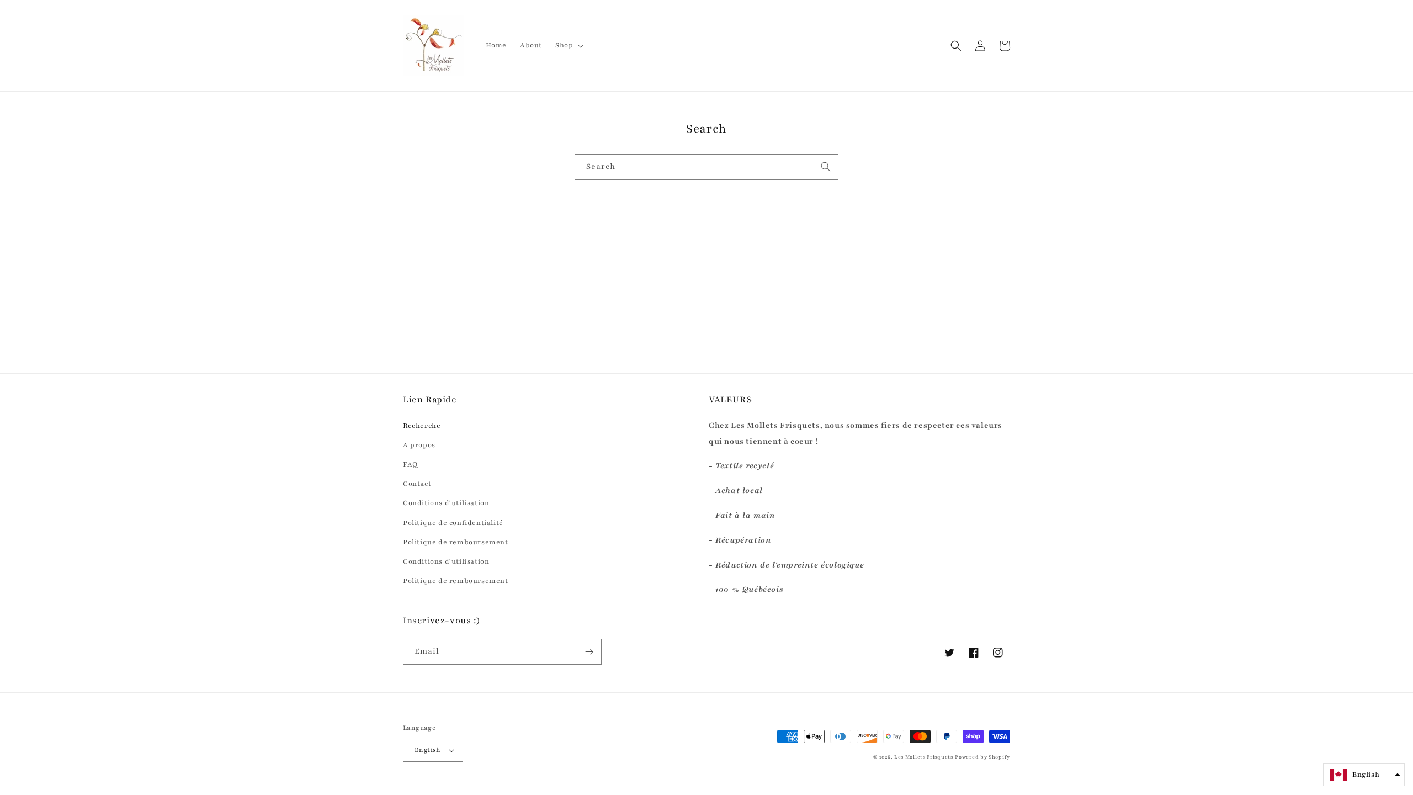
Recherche (421, 425)
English (428, 749)
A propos (419, 445)
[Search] (826, 167)
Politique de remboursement (455, 542)
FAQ (410, 464)
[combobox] (706, 167)
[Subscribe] (589, 652)
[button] (568, 45)
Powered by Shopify (982, 757)
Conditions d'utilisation (446, 503)
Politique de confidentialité (453, 522)
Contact (417, 483)
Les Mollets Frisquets (923, 757)
